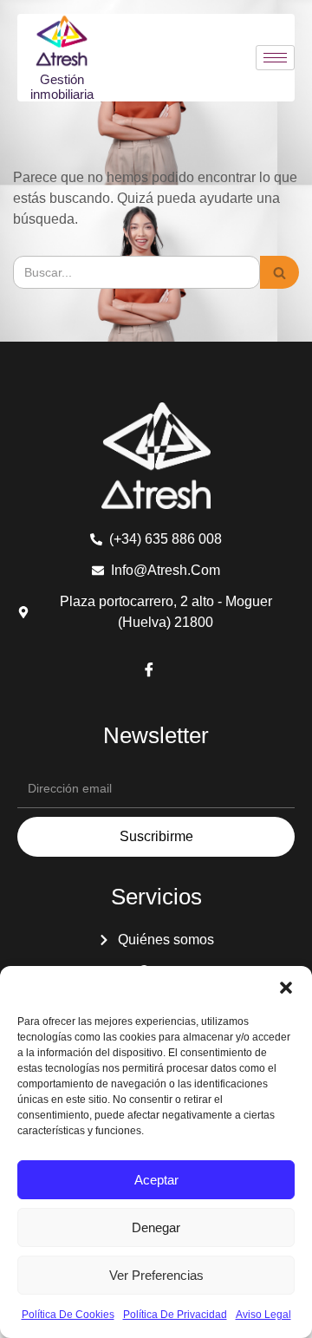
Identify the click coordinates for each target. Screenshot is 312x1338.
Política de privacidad (175, 1315)
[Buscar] (279, 272)
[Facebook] (149, 671)
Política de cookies (68, 1315)
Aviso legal (263, 1315)
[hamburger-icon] (275, 57)
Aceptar (156, 1179)
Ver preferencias (156, 1275)
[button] (286, 987)
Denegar (156, 1227)
